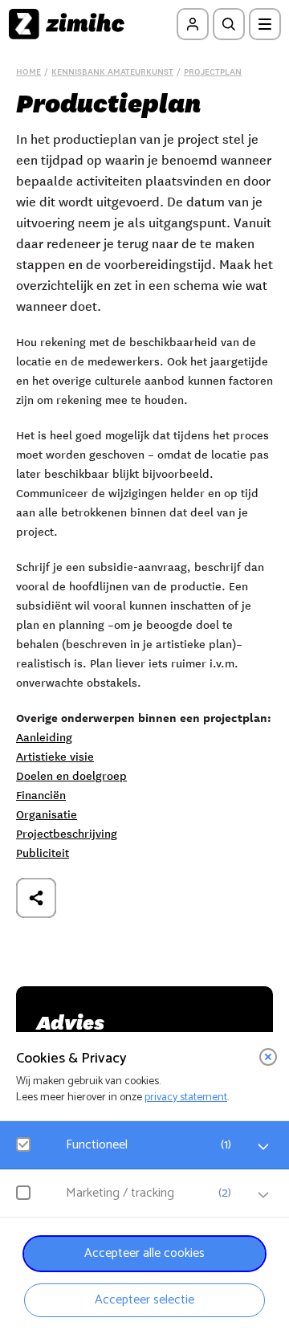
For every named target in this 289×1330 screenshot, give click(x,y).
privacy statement (185, 1097)
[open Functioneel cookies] (263, 1147)
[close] (268, 1057)
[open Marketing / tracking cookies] (263, 1195)
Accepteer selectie (144, 1300)
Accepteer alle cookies (144, 1253)
